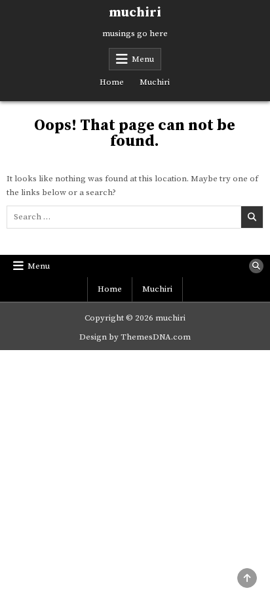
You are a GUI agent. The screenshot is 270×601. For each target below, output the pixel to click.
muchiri (135, 13)
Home (112, 82)
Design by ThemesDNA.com (135, 337)
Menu (143, 59)
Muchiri (155, 82)
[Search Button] (256, 266)
